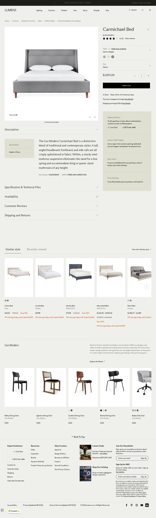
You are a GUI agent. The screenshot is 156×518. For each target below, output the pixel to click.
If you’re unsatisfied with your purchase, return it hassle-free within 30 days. (125, 164)
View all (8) (13, 115)
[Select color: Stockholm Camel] (135, 410)
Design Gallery (60, 454)
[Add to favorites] (148, 30)
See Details (129, 99)
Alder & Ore (70, 308)
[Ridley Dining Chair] (19, 383)
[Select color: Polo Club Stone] (131, 300)
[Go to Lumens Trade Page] (85, 452)
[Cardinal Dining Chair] (83, 383)
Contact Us (11, 465)
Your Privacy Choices (62, 469)
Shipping (10, 473)
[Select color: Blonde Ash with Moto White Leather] (69, 410)
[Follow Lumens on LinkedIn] (147, 505)
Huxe (6, 308)
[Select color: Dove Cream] (128, 300)
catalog (106, 473)
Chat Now (19, 452)
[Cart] (150, 10)
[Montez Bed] (80, 272)
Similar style (13, 249)
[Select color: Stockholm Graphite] (137, 410)
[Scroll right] (146, 286)
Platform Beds (50, 21)
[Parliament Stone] (104, 56)
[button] (110, 38)
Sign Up (144, 458)
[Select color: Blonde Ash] (103, 410)
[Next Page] (95, 117)
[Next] (100, 2)
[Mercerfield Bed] (111, 272)
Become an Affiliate (62, 458)
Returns (10, 477)
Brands (33, 458)
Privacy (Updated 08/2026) (33, 505)
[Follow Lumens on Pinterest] (131, 505)
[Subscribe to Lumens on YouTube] (141, 505)
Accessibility (12, 505)
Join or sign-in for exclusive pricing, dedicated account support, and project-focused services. (124, 145)
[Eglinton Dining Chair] (51, 383)
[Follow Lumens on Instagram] (136, 505)
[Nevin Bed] (141, 272)
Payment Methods (37, 461)
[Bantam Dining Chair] (115, 383)
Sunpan (38, 308)
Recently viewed (36, 249)
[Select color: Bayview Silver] (133, 410)
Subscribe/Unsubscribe (15, 481)
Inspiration (35, 454)
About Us (58, 450)
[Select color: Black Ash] (101, 410)
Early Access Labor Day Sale (82, 2)
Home (7, 21)
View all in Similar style (140, 249)
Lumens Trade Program (141, 3)
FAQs (33, 450)
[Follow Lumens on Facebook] (126, 505)
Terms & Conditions (62, 465)
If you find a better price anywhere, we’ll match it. (125, 182)
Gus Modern (109, 35)
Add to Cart (126, 86)
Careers (57, 461)
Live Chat (114, 127)
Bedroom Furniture (28, 21)
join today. (103, 453)
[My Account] (142, 10)
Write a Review (130, 38)
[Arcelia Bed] (49, 272)
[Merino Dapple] (112, 56)
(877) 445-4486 (130, 127)
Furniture (15, 21)
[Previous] (55, 2)
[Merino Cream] (108, 56)
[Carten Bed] (19, 272)
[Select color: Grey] (8, 300)
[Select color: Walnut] (106, 410)
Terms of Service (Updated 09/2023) (63, 505)
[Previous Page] (90, 117)
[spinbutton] (141, 75)
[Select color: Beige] (5, 300)
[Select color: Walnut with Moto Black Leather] (71, 410)
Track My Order (13, 469)
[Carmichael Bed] (51, 73)
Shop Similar (20, 294)
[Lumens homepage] (11, 10)
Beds (40, 21)
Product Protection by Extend (41, 465)
